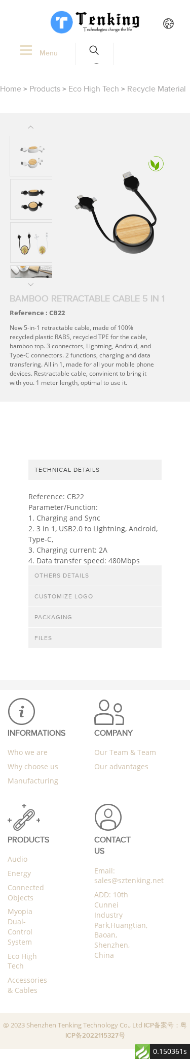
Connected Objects (26, 892)
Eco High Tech (93, 89)
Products (44, 89)
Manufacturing (33, 780)
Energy (19, 873)
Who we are (28, 752)
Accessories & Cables (27, 985)
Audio (17, 859)
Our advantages (121, 766)
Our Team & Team (125, 752)
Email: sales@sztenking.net (129, 876)
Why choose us (33, 766)
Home (10, 89)
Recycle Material (156, 89)
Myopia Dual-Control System (20, 926)
